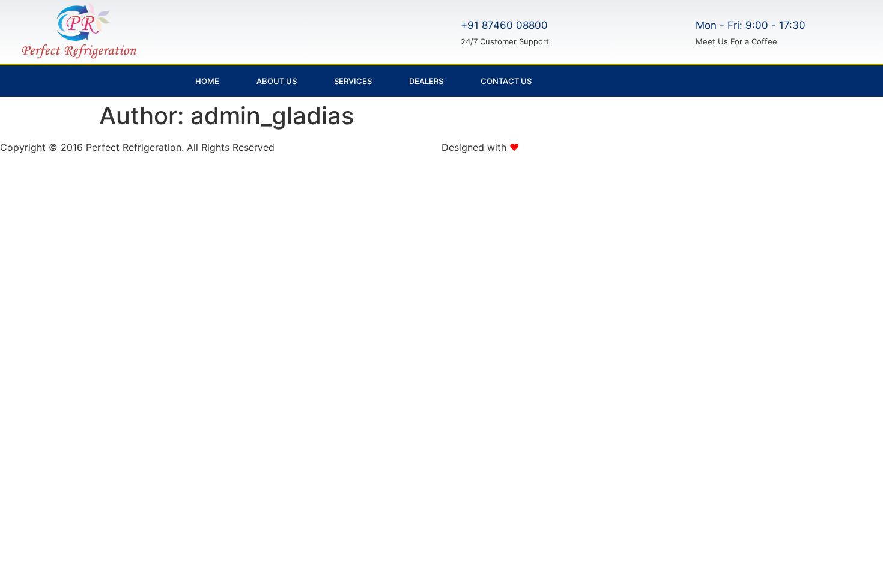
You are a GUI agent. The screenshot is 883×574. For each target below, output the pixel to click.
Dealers (426, 81)
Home (207, 81)
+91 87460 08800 (504, 25)
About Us (276, 81)
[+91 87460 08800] (443, 31)
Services (353, 81)
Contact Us (506, 81)
